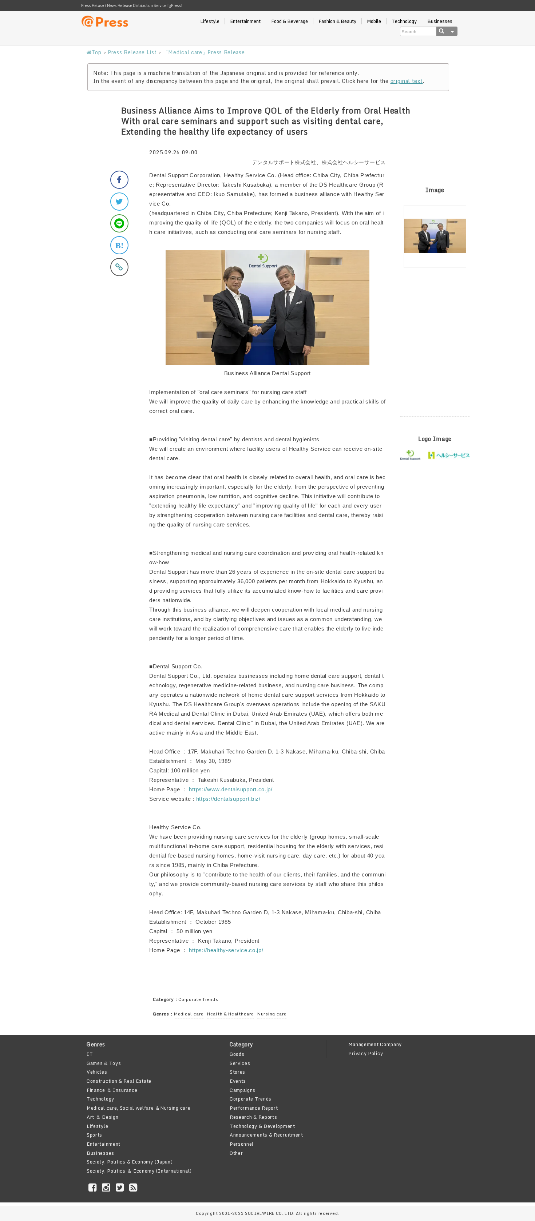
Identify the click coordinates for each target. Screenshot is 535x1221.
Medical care (188, 1013)
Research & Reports (253, 1117)
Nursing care (271, 1013)
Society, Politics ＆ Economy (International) (139, 1171)
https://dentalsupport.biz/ (228, 799)
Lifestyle (209, 21)
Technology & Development (262, 1126)
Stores (237, 1072)
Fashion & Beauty (337, 21)
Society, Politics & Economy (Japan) (130, 1162)
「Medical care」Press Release (204, 52)
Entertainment (245, 21)
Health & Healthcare (230, 1013)
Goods (237, 1054)
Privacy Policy (365, 1053)
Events (238, 1081)
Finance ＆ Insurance (112, 1090)
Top (97, 52)
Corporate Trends (198, 999)
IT (90, 1054)
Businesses (439, 21)
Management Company (375, 1044)
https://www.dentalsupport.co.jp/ (230, 789)
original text (407, 81)
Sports (94, 1135)
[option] (434, 236)
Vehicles (97, 1072)
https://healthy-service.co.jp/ (226, 950)
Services (240, 1063)
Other (236, 1153)
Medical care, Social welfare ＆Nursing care (138, 1108)
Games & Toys (104, 1063)
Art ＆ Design (102, 1117)
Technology (404, 21)
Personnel (242, 1144)
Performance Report (254, 1108)
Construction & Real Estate (119, 1081)
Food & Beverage (289, 21)
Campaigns (242, 1090)
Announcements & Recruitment (266, 1135)
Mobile (374, 21)
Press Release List (132, 52)
